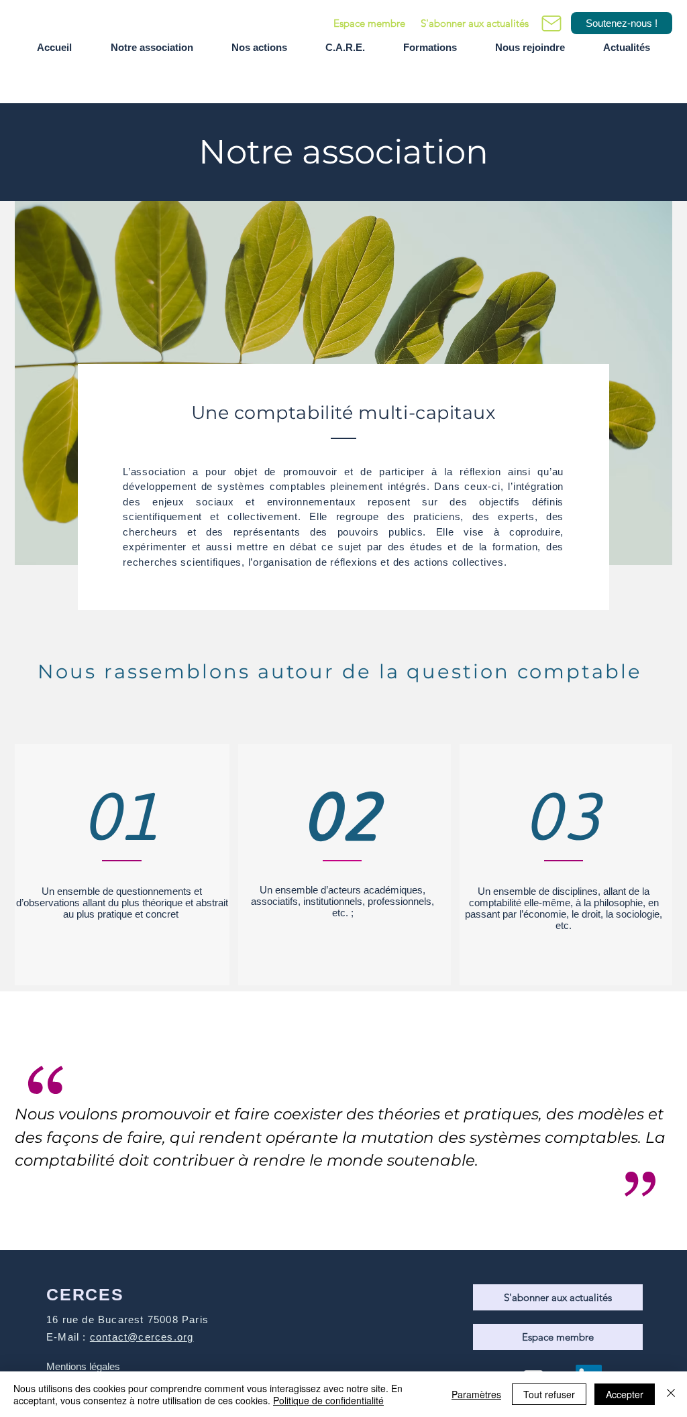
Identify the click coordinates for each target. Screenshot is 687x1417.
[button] (474, 23)
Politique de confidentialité (328, 1400)
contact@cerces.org (142, 1337)
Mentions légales (83, 1366)
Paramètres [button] (476, 1394)
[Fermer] (671, 1394)
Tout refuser (549, 1394)
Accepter (624, 1394)
